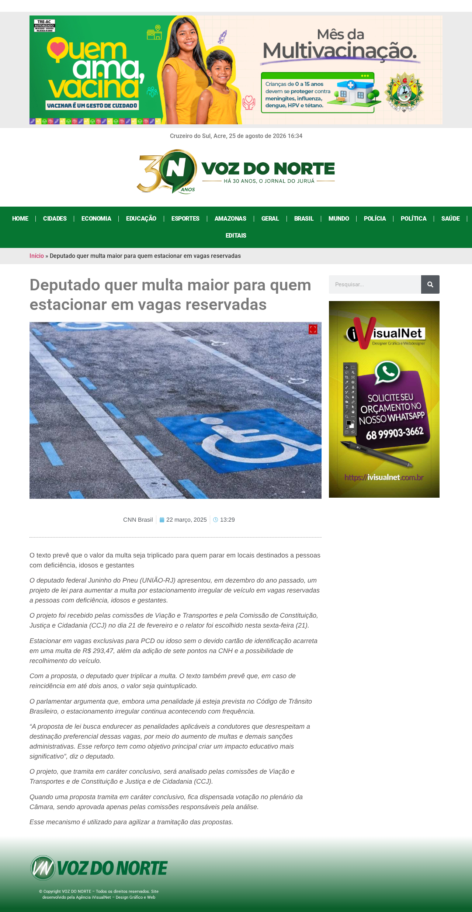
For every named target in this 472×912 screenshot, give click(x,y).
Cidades (54, 218)
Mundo (339, 218)
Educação (141, 218)
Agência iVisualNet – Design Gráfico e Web (115, 897)
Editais (236, 235)
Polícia (375, 218)
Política (413, 218)
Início (37, 255)
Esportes (185, 218)
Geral (270, 218)
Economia (96, 218)
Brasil (304, 218)
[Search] (430, 284)
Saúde (450, 218)
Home (20, 218)
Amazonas (230, 218)
